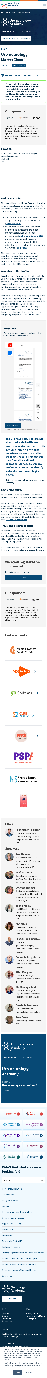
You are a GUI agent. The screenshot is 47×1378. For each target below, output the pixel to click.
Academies (7, 1318)
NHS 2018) (22, 248)
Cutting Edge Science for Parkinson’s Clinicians (23, 1252)
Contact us (7, 1276)
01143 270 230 (8, 1343)
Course (5, 65)
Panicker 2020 (13, 223)
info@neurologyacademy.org (15, 1346)
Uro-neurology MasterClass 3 (19, 1085)
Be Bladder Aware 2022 (31, 235)
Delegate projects (10, 1200)
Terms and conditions (35, 1316)
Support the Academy (11, 1223)
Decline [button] (29, 1373)
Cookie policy (31, 1318)
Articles (5, 1313)
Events (5, 1316)
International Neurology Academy (17, 1212)
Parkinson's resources (12, 1247)
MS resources (8, 1229)
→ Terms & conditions (16, 519)
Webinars (6, 1206)
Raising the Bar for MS (12, 1241)
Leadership (7, 1235)
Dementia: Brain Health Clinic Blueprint (20, 1258)
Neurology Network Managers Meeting (19, 1270)
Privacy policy (32, 1313)
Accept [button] (17, 1373)
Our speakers (8, 1194)
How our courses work (12, 1188)
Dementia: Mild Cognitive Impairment (19, 1264)
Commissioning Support (13, 1217)
